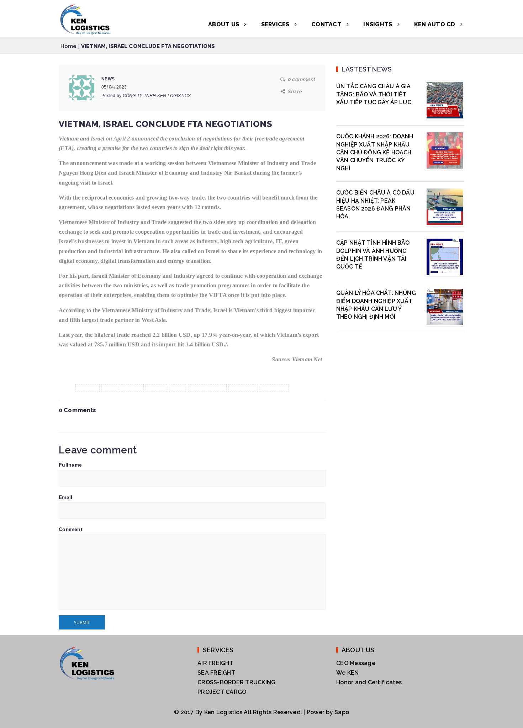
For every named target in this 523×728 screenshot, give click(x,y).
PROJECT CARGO (221, 692)
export (87, 388)
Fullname (70, 465)
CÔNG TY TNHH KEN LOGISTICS (157, 95)
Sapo (341, 712)
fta (109, 388)
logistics (243, 388)
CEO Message (355, 663)
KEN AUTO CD (435, 24)
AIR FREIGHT (215, 663)
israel (156, 388)
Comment (71, 529)
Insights (378, 24)
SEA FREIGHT (216, 672)
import (131, 388)
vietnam (274, 388)
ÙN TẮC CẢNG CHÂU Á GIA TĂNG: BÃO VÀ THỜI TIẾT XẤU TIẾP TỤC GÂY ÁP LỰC (373, 94)
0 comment (301, 79)
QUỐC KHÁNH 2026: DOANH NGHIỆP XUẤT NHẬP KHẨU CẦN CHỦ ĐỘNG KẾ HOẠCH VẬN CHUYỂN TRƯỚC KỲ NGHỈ (374, 152)
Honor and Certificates (369, 682)
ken (177, 388)
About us (224, 24)
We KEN (347, 672)
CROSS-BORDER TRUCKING (236, 682)
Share (294, 91)
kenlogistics (207, 388)
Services (276, 24)
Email (65, 497)
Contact (327, 24)
